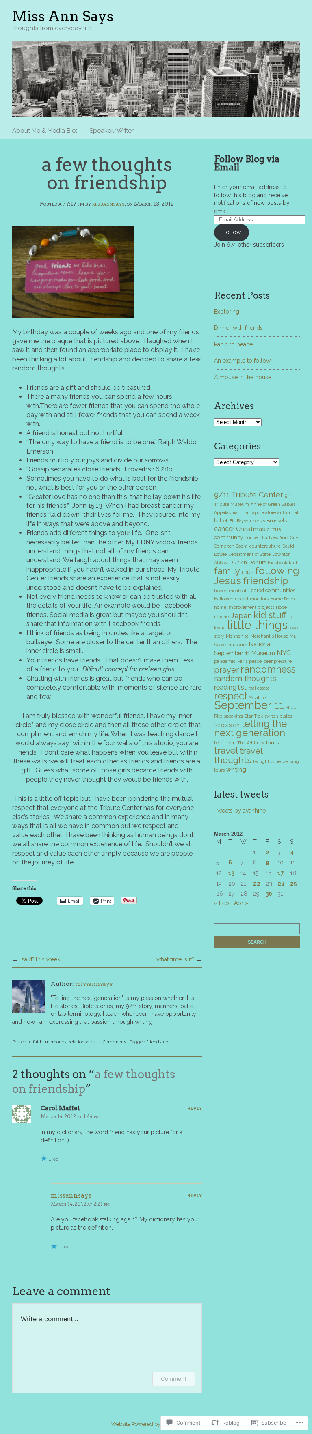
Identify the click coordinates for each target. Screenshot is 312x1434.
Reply (194, 1108)
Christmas (250, 529)
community (228, 537)
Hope (281, 607)
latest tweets (241, 794)
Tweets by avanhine (240, 810)
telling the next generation (250, 728)
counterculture (265, 546)
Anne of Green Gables (273, 504)
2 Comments (112, 1042)
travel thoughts (238, 755)
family (227, 570)
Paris (242, 661)
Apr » (241, 903)
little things (257, 625)
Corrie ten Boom (231, 546)
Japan (241, 615)
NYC (284, 653)
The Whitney (250, 742)
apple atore (264, 512)
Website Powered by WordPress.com (155, 1424)
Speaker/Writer (111, 130)
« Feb (221, 903)
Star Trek (254, 716)
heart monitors (253, 598)
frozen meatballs (231, 590)
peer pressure (277, 661)
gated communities (273, 590)
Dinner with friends (238, 328)
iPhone (221, 616)
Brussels (276, 521)
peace (255, 661)
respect (230, 696)
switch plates (278, 716)
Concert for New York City (271, 537)
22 (256, 883)
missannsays (108, 203)
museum (237, 644)
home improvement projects (244, 607)
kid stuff (270, 615)
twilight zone (267, 761)
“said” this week (40, 959)
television (227, 724)
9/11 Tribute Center (248, 494)
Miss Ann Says (63, 16)
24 (281, 883)
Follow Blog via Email (247, 163)
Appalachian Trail (232, 512)
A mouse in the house (242, 377)
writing (236, 769)
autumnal (287, 512)
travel (226, 750)
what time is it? (175, 959)
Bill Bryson (240, 520)
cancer (224, 529)
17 (280, 873)
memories (55, 1042)
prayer (226, 670)
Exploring (226, 311)
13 (231, 873)
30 (269, 893)
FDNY (248, 572)
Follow (232, 232)
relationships (82, 1042)
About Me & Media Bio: (44, 130)
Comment (173, 1378)
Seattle (257, 697)
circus (274, 529)
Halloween (225, 598)
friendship (157, 1042)
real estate (259, 688)
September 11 (249, 705)
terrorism (225, 743)
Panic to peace (233, 344)
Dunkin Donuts (247, 562)
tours (272, 742)
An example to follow (242, 360)
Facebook (277, 562)
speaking (233, 716)
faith (38, 1042)
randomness (268, 669)
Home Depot (283, 598)
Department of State (249, 554)
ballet (221, 521)
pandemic (225, 661)
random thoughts (245, 678)
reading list (230, 687)
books (259, 520)
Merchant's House (269, 636)
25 (293, 883)
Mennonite (237, 636)
